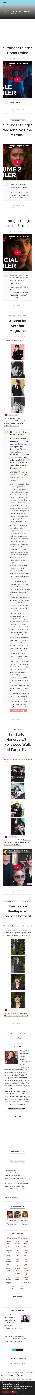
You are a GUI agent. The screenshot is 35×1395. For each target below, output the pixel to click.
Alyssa (9, 1242)
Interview (11, 316)
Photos (25, 316)
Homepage (22, 1375)
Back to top (12, 1375)
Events (14, 729)
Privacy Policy (8, 1326)
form (15, 1328)
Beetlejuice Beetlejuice (11, 901)
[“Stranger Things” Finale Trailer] (16, 111)
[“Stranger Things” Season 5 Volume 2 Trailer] (16, 207)
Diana (17, 1251)
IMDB (24, 1189)
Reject (13, 1392)
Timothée (26, 1283)
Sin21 (3, 1375)
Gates (8, 1260)
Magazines (18, 316)
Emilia (26, 1251)
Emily (8, 1256)
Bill (8, 1247)
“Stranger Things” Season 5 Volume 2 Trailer (17, 130)
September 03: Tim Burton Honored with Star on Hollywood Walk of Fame (17, 842)
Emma (17, 1256)
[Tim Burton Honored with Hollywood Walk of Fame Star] (16, 893)
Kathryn (9, 1265)
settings (24, 1388)
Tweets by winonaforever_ (17, 1363)
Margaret (8, 1269)
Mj (8, 1278)
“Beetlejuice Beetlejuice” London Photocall (17, 911)
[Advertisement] (17, 1132)
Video (23, 43)
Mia (26, 1274)
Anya (17, 1242)
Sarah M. (8, 1283)
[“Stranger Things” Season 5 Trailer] (16, 307)
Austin (26, 1242)
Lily (17, 1265)
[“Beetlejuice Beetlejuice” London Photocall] (16, 1025)
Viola (13, 1287)
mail (12, 1328)
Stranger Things (15, 43)
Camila (26, 1247)
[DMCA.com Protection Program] (17, 1350)
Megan (17, 1274)
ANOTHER (13, 472)
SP (13, 1323)
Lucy (26, 1265)
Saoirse (26, 1278)
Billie (17, 1247)
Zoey (22, 1287)
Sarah (17, 1283)
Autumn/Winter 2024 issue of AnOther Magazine (20, 477)
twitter (21, 1328)
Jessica (26, 1260)
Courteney (9, 1251)
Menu (5, 3)
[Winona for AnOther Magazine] (16, 721)
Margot (17, 1269)
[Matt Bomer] (23, 1238)
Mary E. (26, 1269)
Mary (8, 1274)
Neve (17, 1278)
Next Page (18, 1038)
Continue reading (17, 711)
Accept (5, 1392)
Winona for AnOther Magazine (17, 326)
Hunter (17, 1260)
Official (12, 1189)
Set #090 (17, 418)
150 (10, 1038)
